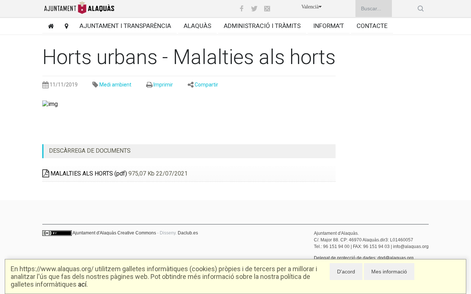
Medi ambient (115, 85)
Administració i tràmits (262, 25)
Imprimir (163, 85)
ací (82, 284)
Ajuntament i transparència (125, 25)
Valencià (310, 7)
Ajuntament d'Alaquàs (94, 232)
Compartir (206, 85)
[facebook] (241, 8)
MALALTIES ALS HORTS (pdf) (88, 173)
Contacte (372, 25)
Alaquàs (197, 25)
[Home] (48, 26)
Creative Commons (136, 232)
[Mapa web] (63, 26)
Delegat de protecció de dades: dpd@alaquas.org (364, 258)
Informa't (328, 25)
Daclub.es (188, 232)
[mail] (267, 8)
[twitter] (254, 8)
